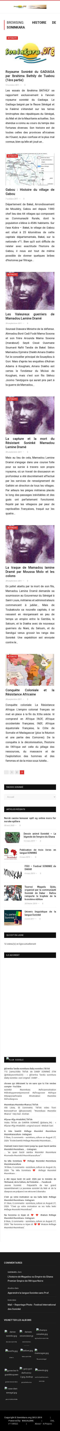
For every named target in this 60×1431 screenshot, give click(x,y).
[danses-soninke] (11, 1336)
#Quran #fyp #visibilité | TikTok (18, 1119)
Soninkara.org (24, 1417)
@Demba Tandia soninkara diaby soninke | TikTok (27, 1068)
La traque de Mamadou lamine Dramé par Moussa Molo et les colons (30, 572)
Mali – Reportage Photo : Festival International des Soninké (32, 1306)
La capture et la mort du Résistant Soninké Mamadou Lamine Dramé (30, 443)
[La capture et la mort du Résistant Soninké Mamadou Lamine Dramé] (30, 415)
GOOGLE (19, 1060)
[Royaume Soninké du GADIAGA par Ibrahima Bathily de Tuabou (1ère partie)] (30, 51)
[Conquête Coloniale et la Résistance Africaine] (30, 670)
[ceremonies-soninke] (27, 1336)
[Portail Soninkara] (30, 6)
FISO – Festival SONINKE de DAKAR (40, 868)
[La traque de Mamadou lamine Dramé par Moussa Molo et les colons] (30, 544)
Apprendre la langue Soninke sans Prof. (28, 1293)
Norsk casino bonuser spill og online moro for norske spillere (30, 820)
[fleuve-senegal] (42, 1353)
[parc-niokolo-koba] (11, 1392)
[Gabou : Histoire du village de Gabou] (30, 169)
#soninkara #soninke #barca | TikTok (21, 1104)
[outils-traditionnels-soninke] (41, 1370)
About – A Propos (43, 1424)
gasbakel (12, 1272)
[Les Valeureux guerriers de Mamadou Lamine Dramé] (30, 291)
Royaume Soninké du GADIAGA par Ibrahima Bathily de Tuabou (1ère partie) (30, 76)
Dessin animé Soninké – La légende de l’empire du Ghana (40, 835)
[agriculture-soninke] (42, 1334)
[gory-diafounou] (26, 1377)
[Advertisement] (20, 1030)
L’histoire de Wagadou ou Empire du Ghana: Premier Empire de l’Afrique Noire (30, 1278)
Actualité (12, 38)
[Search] (55, 7)
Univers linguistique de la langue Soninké (40, 913)
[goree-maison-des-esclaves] (14, 1374)
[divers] (11, 1351)
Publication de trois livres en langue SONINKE (38, 851)
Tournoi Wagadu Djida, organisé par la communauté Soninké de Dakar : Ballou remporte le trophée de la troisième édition (40, 893)
